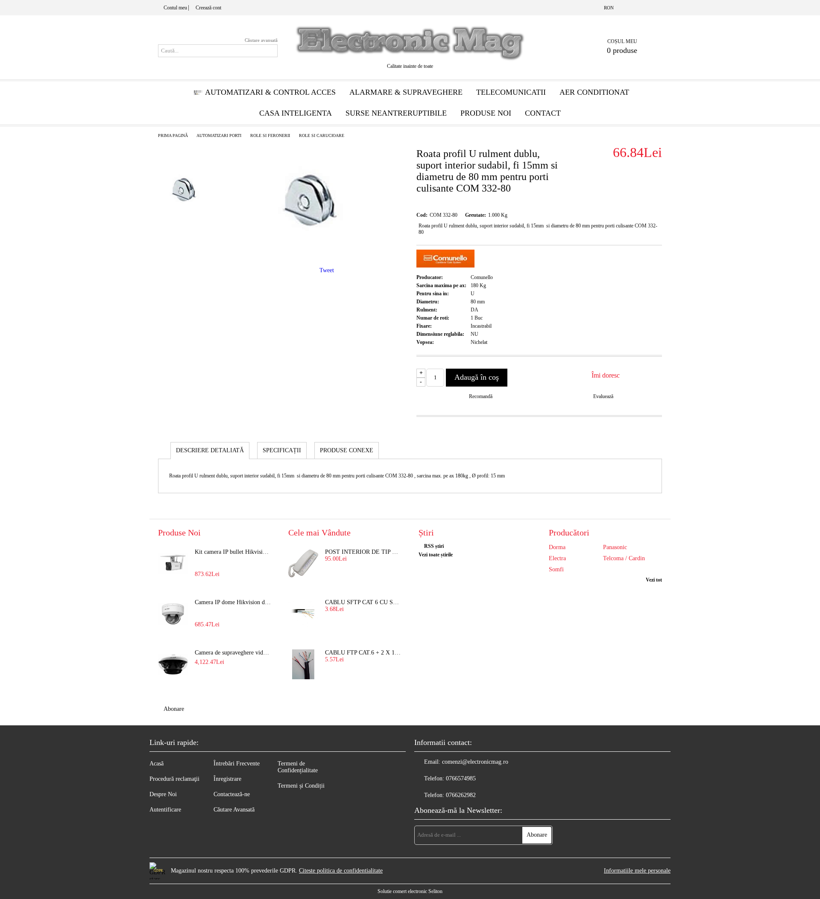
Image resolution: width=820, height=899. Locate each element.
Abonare (174, 709)
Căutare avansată (261, 40)
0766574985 (461, 778)
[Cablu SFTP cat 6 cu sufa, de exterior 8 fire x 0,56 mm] (303, 614)
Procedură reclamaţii (174, 779)
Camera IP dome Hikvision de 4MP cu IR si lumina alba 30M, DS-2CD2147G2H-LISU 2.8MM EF (233, 602)
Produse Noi (485, 113)
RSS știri (434, 546)
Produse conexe (346, 450)
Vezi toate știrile (436, 555)
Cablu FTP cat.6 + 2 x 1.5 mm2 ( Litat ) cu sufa (363, 652)
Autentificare (165, 809)
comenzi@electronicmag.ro (475, 762)
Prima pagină (173, 135)
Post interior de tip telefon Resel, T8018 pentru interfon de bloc (363, 552)
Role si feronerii (270, 135)
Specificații (282, 450)
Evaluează (603, 396)
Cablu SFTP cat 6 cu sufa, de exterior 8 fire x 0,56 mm (363, 602)
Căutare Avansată (234, 809)
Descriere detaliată (210, 450)
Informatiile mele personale (637, 870)
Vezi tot (654, 580)
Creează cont (208, 8)
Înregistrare (227, 779)
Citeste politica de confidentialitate (341, 870)
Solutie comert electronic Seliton (410, 891)
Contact (543, 113)
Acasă (156, 763)
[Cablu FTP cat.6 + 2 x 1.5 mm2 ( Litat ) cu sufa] (303, 664)
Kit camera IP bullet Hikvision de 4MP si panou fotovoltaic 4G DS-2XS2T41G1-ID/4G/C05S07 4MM (233, 552)
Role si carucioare (321, 135)
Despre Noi (163, 794)
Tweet (326, 270)
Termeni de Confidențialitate (298, 767)
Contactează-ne (232, 794)
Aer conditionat (594, 92)
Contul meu (175, 8)
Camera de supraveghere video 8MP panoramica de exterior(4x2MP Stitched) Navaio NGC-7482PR (233, 652)
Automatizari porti (218, 135)
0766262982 (461, 795)
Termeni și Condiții (301, 786)
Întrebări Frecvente (237, 763)
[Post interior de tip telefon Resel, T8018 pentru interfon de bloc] (303, 564)
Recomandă (480, 396)
